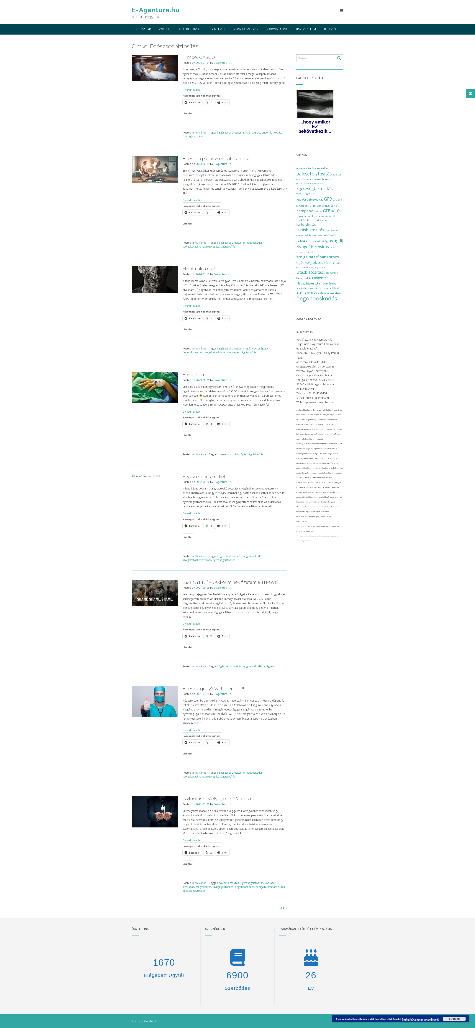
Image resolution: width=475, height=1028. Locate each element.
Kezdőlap (143, 29)
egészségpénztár (306, 193)
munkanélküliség (317, 241)
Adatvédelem (305, 29)
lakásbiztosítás (310, 229)
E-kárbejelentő (317, 183)
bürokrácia (328, 179)
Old (283, 908)
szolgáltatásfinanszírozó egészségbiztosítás (209, 246)
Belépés (330, 29)
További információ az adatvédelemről (420, 1019)
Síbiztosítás (335, 263)
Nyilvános (200, 132)
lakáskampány (331, 230)
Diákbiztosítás (302, 183)
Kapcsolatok (277, 29)
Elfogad (454, 1019)
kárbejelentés (306, 224)
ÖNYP (336, 288)
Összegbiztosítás (193, 136)
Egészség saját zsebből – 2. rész (216, 158)
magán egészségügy (255, 348)
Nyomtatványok (245, 29)
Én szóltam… (195, 374)
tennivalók (302, 267)
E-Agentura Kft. (223, 62)
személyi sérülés (305, 252)
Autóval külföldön (318, 168)
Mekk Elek (317, 235)
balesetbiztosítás (229, 454)
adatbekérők (189, 29)
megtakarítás (203, 887)
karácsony (318, 216)
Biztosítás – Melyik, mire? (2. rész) (217, 798)
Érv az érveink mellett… (206, 476)
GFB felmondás (319, 205)
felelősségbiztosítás (309, 199)
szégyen (269, 666)
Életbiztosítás (303, 278)
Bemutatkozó (314, 179)
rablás (333, 247)
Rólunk (165, 29)
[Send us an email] (341, 10)
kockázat (330, 216)
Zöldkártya (331, 272)
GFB (328, 199)
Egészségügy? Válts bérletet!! (213, 688)
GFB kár (318, 211)
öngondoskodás (271, 132)
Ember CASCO (251, 132)
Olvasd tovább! (191, 90)
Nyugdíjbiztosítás (223, 887)
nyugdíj (335, 241)
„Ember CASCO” (199, 57)
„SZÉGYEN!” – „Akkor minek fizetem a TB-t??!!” (231, 582)
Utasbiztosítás (309, 272)
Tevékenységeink (317, 267)
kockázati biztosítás (309, 220)
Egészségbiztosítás (230, 132)
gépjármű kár (304, 216)
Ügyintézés (216, 29)
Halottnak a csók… (201, 268)
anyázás (301, 168)
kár (325, 220)
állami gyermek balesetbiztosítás (318, 292)
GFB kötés (332, 210)
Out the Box (151, 1021)
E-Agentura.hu (156, 10)
